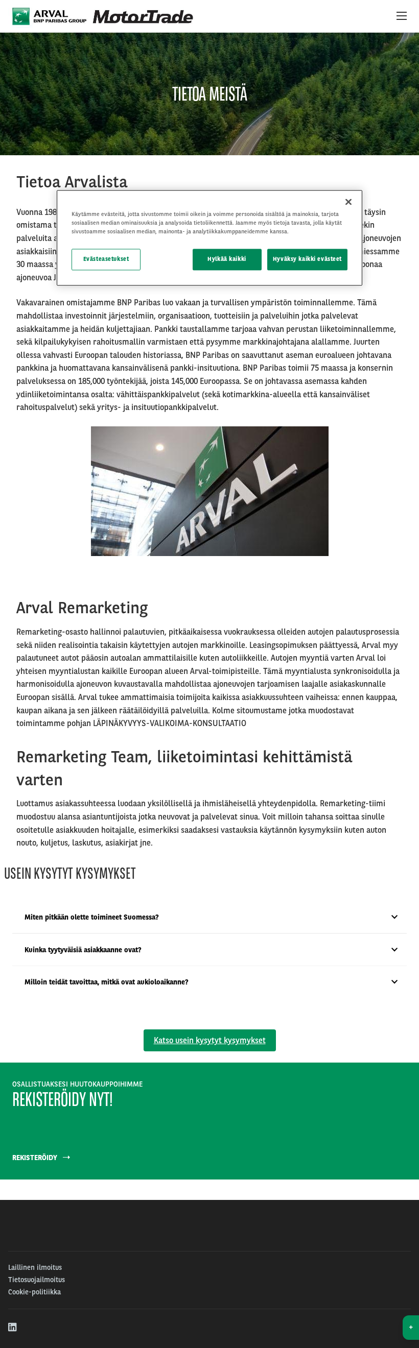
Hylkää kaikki (226, 259)
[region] (209, 237)
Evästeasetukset (106, 259)
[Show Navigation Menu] (401, 16)
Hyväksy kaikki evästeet (307, 259)
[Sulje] (348, 201)
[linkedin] (13, 1327)
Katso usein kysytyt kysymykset (210, 1040)
